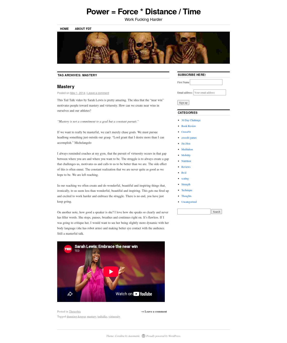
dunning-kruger (76, 316)
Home (64, 28)
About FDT (83, 28)
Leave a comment (98, 93)
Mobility (186, 155)
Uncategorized (189, 201)
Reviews (186, 166)
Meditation (187, 149)
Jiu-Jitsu (185, 143)
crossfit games (189, 137)
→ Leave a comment (154, 311)
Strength (185, 184)
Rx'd (183, 172)
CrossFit (186, 131)
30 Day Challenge (190, 120)
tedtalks (102, 316)
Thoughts (75, 311)
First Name (183, 82)
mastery (91, 316)
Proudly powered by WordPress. (163, 336)
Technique (186, 190)
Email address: (185, 92)
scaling (185, 178)
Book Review (188, 126)
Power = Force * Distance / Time (143, 11)
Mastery (65, 86)
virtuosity (114, 316)
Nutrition (186, 161)
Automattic (134, 336)
